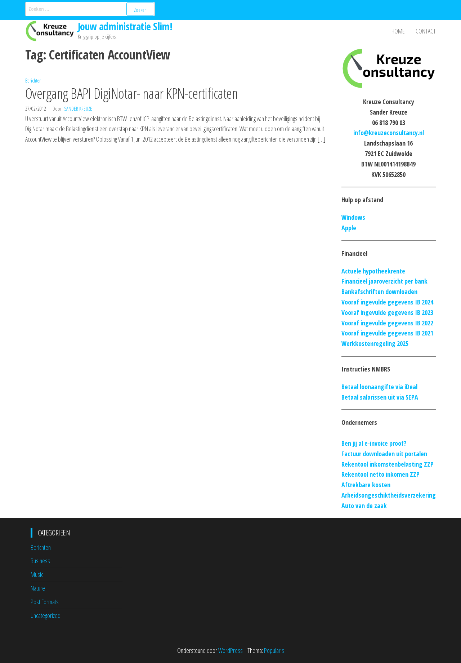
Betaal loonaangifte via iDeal (379, 386)
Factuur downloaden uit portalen (384, 453)
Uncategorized (46, 615)
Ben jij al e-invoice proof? (374, 443)
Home (398, 31)
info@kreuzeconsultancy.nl (388, 132)
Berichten (33, 80)
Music (37, 574)
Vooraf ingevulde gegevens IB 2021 (387, 333)
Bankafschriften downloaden (379, 291)
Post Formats (45, 601)
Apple (348, 227)
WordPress (230, 650)
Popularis (274, 650)
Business (40, 560)
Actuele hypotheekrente (373, 271)
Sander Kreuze (78, 108)
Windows (353, 217)
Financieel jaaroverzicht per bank (384, 281)
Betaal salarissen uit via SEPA (379, 397)
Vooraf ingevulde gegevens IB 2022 (387, 323)
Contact (426, 31)
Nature (38, 588)
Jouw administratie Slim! (125, 26)
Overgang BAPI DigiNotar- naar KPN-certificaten (131, 93)
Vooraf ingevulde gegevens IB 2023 (387, 312)
